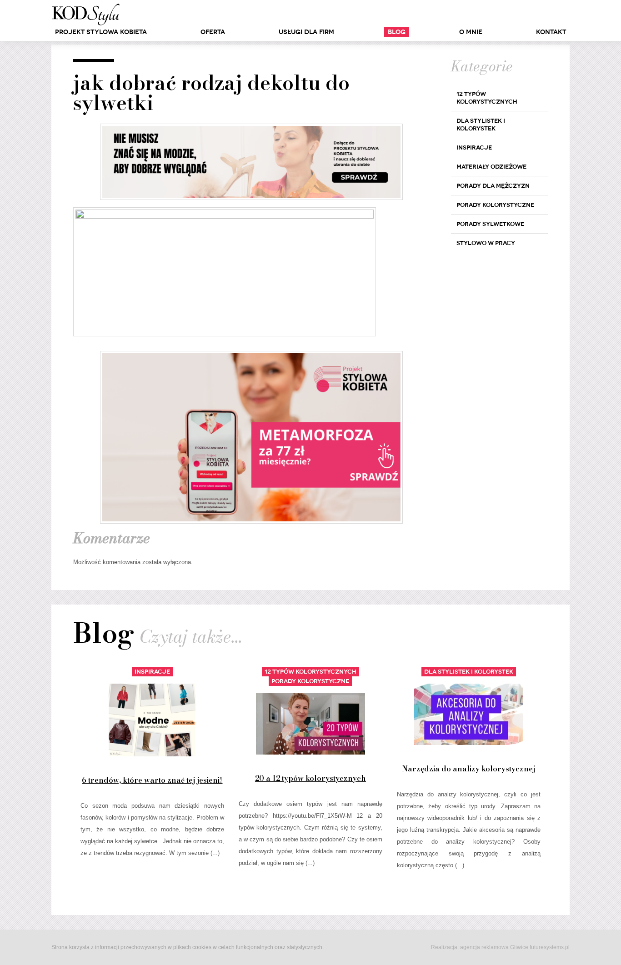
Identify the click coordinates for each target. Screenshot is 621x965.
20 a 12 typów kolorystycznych (310, 778)
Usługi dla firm (306, 32)
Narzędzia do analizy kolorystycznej (468, 768)
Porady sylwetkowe (490, 224)
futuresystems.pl (550, 947)
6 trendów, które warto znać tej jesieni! (152, 780)
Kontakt (551, 32)
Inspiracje (474, 147)
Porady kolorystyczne (495, 205)
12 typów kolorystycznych (486, 97)
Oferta (212, 32)
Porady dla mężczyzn (493, 186)
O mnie (470, 32)
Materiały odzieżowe (491, 166)
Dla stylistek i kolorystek (480, 124)
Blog (397, 32)
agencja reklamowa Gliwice (494, 947)
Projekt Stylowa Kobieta (101, 32)
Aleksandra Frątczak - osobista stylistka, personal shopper (85, 14)
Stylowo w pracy (485, 243)
